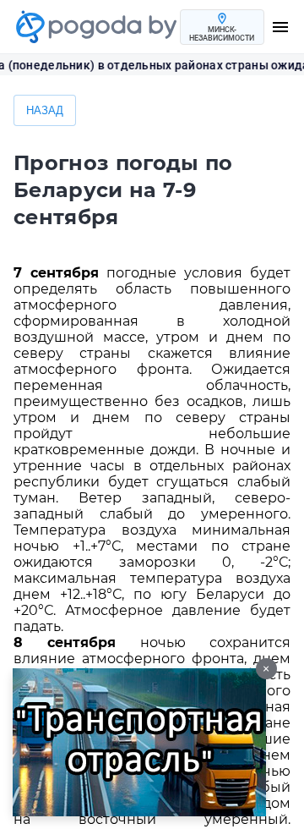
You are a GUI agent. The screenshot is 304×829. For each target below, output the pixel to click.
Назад (44, 110)
